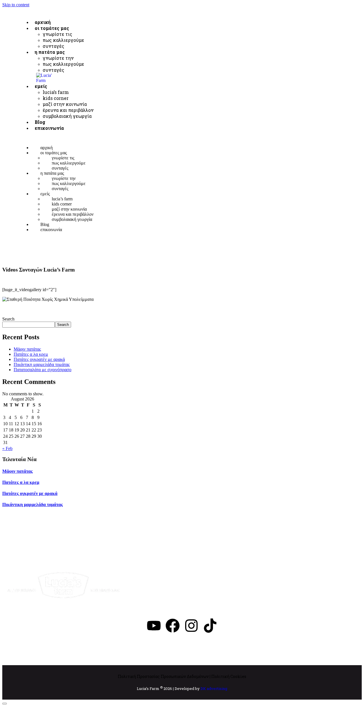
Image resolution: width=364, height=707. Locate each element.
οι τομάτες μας (52, 28)
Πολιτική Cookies (228, 676)
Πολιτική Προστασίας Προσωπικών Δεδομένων (163, 676)
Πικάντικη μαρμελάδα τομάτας (42, 364)
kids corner (56, 98)
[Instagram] (191, 625)
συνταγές (53, 70)
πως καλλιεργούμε (63, 64)
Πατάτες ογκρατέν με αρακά (39, 359)
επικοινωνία (49, 128)
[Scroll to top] (4, 703)
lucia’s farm (56, 92)
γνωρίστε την (58, 58)
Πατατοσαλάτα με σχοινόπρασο (42, 369)
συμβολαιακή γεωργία (72, 219)
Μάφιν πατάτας (27, 349)
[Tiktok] (210, 625)
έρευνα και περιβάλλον (68, 110)
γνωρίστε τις (57, 34)
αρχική (46, 147)
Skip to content (15, 4)
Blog (44, 224)
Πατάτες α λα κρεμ (31, 354)
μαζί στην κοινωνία (65, 104)
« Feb (7, 448)
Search (8, 318)
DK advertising (213, 688)
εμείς (41, 86)
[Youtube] (154, 625)
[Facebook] (173, 625)
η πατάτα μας (50, 52)
